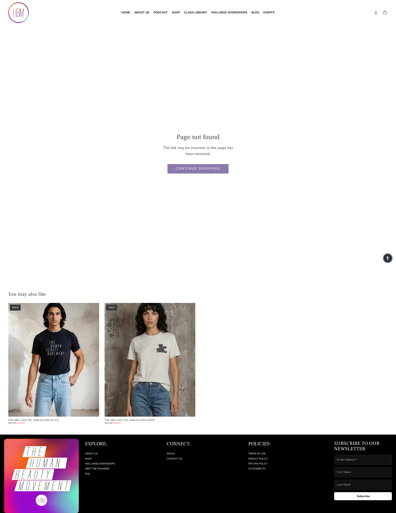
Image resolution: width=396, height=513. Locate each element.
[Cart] (384, 12)
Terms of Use (257, 453)
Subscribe (363, 496)
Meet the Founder (97, 468)
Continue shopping (198, 168)
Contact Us (174, 458)
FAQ (87, 473)
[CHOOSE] (93, 410)
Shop (88, 458)
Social (171, 453)
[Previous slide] (14, 359)
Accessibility (257, 468)
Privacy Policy (258, 458)
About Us (91, 453)
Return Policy (258, 463)
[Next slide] (93, 359)
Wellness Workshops (100, 463)
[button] (388, 258)
